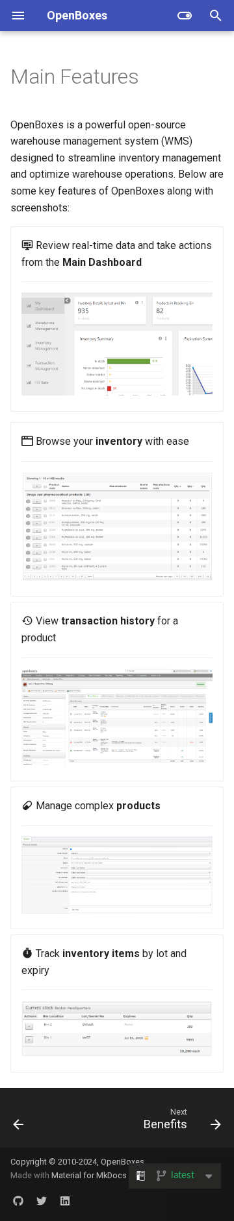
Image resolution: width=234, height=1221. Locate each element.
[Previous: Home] (18, 1122)
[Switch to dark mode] (185, 16)
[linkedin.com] (65, 1200)
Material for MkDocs (89, 1175)
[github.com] (18, 1200)
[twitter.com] (41, 1200)
